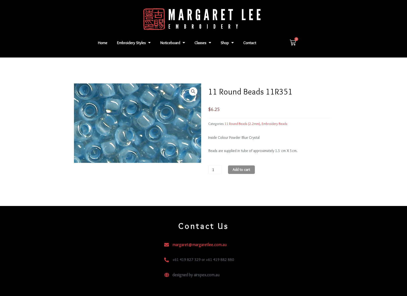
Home (102, 42)
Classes (200, 42)
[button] (193, 91)
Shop (225, 42)
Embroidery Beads (274, 124)
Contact (249, 42)
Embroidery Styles (131, 42)
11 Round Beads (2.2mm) (242, 124)
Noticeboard (170, 42)
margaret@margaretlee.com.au (199, 244)
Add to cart (241, 169)
